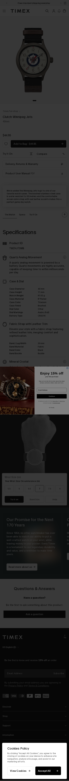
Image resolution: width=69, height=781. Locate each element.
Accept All (44, 770)
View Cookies (18, 770)
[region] (34, 761)
